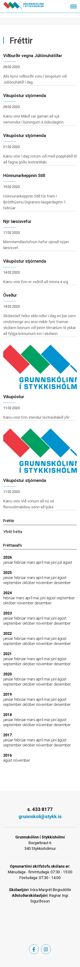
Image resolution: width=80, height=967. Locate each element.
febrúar (20, 562)
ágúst (67, 562)
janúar (8, 562)
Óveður (10, 295)
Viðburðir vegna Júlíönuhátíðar (32, 55)
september (12, 582)
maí (47, 562)
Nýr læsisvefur (17, 221)
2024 (7, 593)
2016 (7, 755)
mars (31, 562)
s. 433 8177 (40, 809)
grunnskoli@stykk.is (40, 816)
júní (54, 562)
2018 (7, 714)
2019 (7, 694)
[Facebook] (34, 949)
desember (62, 582)
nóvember (45, 582)
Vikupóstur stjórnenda (24, 95)
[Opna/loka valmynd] (73, 6)
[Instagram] (46, 949)
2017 (7, 735)
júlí (60, 562)
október (29, 582)
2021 (7, 654)
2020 (7, 674)
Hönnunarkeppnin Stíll (24, 175)
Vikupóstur (13, 396)
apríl (40, 562)
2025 (7, 572)
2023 (7, 613)
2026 (7, 557)
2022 (7, 633)
